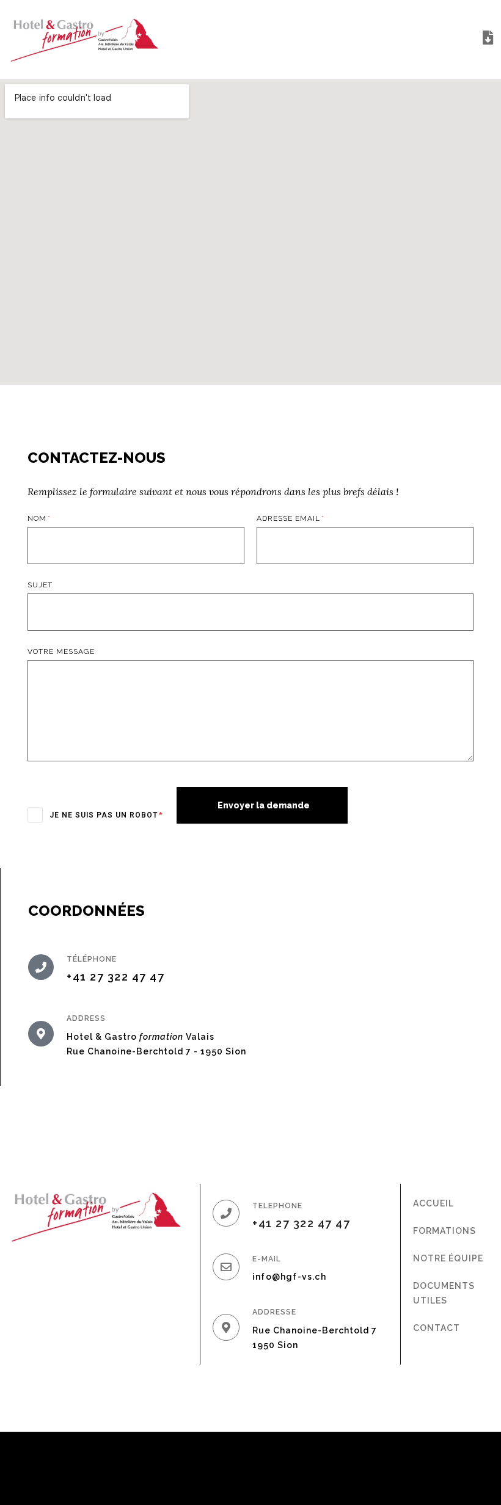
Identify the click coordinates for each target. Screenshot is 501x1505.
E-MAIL (266, 1259)
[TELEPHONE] (226, 1213)
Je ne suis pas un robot (104, 815)
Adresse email (290, 518)
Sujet (40, 585)
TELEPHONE (277, 1206)
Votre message (61, 651)
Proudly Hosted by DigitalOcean (406, 1467)
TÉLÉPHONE (92, 959)
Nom (38, 518)
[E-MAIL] (226, 1266)
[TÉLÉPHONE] (41, 967)
